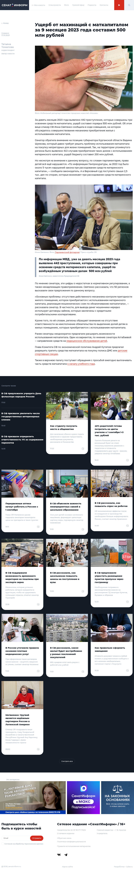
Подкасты (92, 5)
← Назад (5, 23)
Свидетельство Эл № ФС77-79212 (71, 830)
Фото (66, 5)
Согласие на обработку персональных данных (23, 844)
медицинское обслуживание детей (86, 340)
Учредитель (102, 833)
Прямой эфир (78, 5)
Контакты (104, 5)
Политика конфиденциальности (71, 841)
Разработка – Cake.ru (123, 867)
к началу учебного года (81, 363)
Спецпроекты (55, 5)
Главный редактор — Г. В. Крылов (111, 830)
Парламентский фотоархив (67, 252)
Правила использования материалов (73, 846)
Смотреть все (67, 761)
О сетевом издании (65, 833)
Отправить (36, 838)
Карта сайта (67, 867)
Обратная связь (64, 838)
